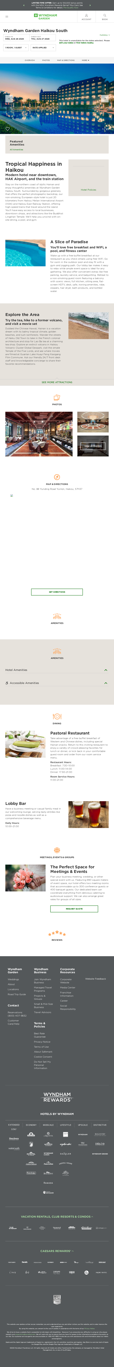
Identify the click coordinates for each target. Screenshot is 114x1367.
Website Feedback (95, 979)
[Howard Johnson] (31, 1164)
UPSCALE (83, 1125)
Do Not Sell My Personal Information (42, 1065)
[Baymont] (48, 1173)
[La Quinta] (48, 1135)
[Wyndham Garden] (48, 1154)
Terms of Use (41, 1047)
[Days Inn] (31, 1135)
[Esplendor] (65, 1145)
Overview (30, 60)
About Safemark (43, 1051)
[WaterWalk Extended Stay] (14, 1149)
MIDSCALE (48, 1125)
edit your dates (66, 42)
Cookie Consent (43, 1056)
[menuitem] (7, 16)
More (85, 60)
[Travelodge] (31, 1173)
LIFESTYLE (65, 1125)
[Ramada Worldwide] (48, 1183)
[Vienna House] (65, 1164)
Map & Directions (65, 60)
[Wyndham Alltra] (65, 1173)
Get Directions (57, 592)
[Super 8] (31, 1145)
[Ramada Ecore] (48, 1193)
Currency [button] (104, 35)
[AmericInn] (48, 1164)
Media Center (67, 987)
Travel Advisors (42, 1012)
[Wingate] (48, 1145)
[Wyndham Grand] (100, 1154)
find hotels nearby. (85, 42)
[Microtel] (31, 1154)
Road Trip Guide (17, 994)
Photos (46, 60)
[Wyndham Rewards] (57, 1097)
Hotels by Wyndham (57, 1114)
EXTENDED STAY (14, 1127)
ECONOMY (31, 1125)
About (11, 984)
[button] (23, 5)
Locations (13, 989)
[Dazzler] (65, 1154)
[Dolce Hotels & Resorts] (100, 1145)
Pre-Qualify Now (70, 8)
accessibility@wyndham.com (25, 1334)
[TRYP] (65, 1135)
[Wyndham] (83, 1135)
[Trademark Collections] (83, 1145)
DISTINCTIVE (100, 1125)
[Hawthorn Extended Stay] (14, 1139)
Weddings (13, 979)
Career (64, 1000)
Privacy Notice (42, 1042)
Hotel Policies (88, 190)
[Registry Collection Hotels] (100, 1135)
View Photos (93, 446)
